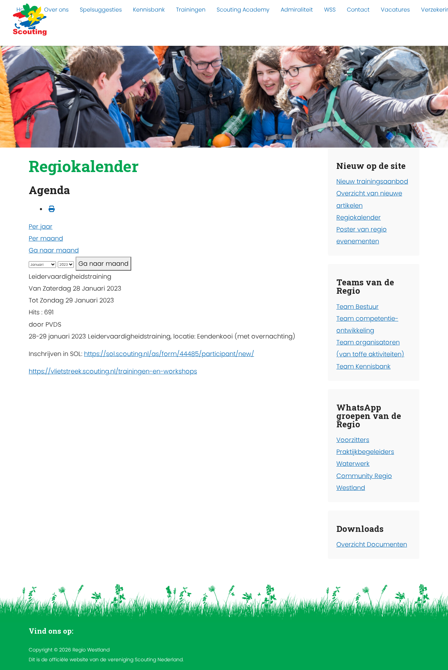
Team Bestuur (357, 306)
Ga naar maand (54, 250)
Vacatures (395, 10)
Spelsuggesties (101, 10)
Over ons (56, 10)
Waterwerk (353, 463)
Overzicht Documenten (371, 544)
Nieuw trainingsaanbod (372, 181)
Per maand (46, 238)
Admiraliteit (297, 10)
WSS (330, 10)
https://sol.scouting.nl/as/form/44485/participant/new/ (169, 353)
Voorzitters (352, 439)
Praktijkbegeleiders (365, 451)
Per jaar (40, 226)
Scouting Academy (243, 10)
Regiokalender (358, 217)
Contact (358, 10)
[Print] (52, 209)
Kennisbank (149, 10)
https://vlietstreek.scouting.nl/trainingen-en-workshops (113, 371)
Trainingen (190, 10)
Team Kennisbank (363, 366)
